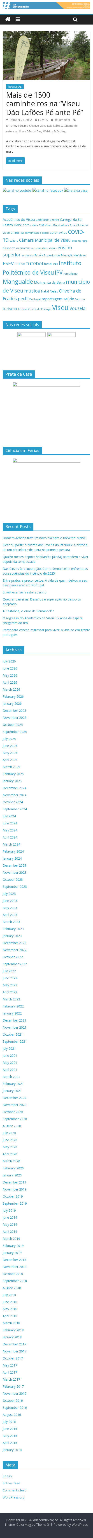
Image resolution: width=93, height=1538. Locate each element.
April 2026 (10, 682)
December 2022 (14, 943)
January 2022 (12, 1013)
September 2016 (15, 1407)
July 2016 (9, 1421)
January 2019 (12, 1252)
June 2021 (10, 1055)
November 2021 (14, 1027)
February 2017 (13, 1386)
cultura (13, 241)
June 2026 (10, 668)
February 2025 (13, 774)
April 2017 (10, 1372)
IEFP (55, 264)
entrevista (27, 255)
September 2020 (15, 1119)
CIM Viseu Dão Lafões (54, 225)
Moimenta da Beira (49, 282)
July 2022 (9, 971)
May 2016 (10, 1436)
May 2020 (10, 1147)
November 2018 (14, 1267)
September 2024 (15, 809)
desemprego (79, 240)
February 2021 (13, 1084)
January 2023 (12, 936)
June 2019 (10, 1217)
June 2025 (10, 746)
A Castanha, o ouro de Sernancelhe (28, 611)
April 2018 (10, 1316)
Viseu (60, 307)
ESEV (8, 263)
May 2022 (10, 985)
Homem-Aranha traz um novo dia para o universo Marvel (44, 538)
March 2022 (11, 999)
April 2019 (10, 1231)
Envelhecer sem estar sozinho (24, 592)
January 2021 (12, 1091)
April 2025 (10, 760)
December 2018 (14, 1260)
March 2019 (11, 1238)
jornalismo (71, 273)
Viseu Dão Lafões (30, 131)
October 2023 (13, 879)
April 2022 (10, 992)
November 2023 (14, 872)
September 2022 (15, 964)
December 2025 (14, 710)
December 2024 (14, 788)
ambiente (42, 220)
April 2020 (10, 1154)
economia (23, 248)
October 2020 (13, 1112)
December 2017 (14, 1344)
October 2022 (13, 957)
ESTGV (20, 264)
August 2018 (12, 1288)
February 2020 (13, 1168)
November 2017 (14, 1351)
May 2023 (10, 907)
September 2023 (15, 886)
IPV (59, 272)
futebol (34, 263)
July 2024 (9, 816)
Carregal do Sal (71, 219)
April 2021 (10, 1069)
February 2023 (13, 929)
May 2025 (10, 753)
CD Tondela (30, 225)
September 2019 (15, 1203)
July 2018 (9, 1295)
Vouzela (78, 308)
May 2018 (10, 1309)
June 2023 (10, 900)
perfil (23, 299)
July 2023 (9, 893)
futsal (48, 264)
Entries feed (11, 1483)
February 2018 (13, 1330)
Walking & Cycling (54, 131)
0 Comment (62, 120)
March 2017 (11, 1379)
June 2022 (10, 978)
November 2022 (14, 950)
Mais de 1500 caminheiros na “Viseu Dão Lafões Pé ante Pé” (44, 103)
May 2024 (10, 830)
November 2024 (14, 795)
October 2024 (13, 802)
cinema (17, 232)
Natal (45, 291)
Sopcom (80, 299)
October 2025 (13, 724)
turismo (11, 126)
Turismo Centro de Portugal (34, 309)
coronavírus (58, 232)
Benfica (54, 219)
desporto (9, 248)
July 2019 (9, 1210)
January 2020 (12, 1175)
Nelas (54, 291)
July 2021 (9, 1048)
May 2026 (10, 675)
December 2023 (14, 865)
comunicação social (37, 232)
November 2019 (14, 1189)
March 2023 (11, 922)
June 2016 (10, 1428)
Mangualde (18, 281)
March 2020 (11, 1161)
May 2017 (10, 1365)
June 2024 (10, 823)
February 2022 (13, 1006)
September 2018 (15, 1281)
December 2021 (14, 1020)
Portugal (35, 299)
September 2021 (15, 1041)
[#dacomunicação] (8, 19)
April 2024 (10, 837)
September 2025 (15, 731)
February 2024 (13, 851)
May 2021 (10, 1062)
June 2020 (10, 1140)
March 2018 (11, 1323)
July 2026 (9, 661)
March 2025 (11, 767)
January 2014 (12, 1450)
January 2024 (12, 858)
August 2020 (12, 1126)
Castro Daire (12, 225)
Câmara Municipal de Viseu (45, 240)
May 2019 (10, 1224)
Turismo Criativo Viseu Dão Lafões (40, 126)
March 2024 (11, 844)
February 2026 (13, 696)
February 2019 (13, 1245)
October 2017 (13, 1358)
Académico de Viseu (19, 219)
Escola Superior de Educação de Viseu (60, 255)
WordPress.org (13, 1497)
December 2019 (14, 1182)
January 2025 (12, 781)
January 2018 (12, 1337)
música (32, 291)
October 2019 (13, 1196)
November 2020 (14, 1105)
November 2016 (14, 1393)
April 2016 (10, 1443)
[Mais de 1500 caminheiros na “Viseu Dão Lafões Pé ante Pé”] (46, 34)
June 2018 (10, 1302)
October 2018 (13, 1274)
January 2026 (12, 703)
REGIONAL (14, 87)
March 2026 (11, 689)
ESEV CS (43, 120)
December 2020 (14, 1098)
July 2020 (9, 1133)
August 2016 (12, 1414)
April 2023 (10, 915)
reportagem (52, 298)
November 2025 (14, 717)
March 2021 (11, 1076)
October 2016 (13, 1400)
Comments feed (14, 1490)
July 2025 (9, 739)
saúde (68, 298)
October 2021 (13, 1034)
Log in (7, 1476)
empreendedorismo (43, 248)
